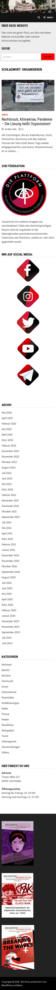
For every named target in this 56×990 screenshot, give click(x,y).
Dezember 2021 (10, 500)
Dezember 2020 (10, 555)
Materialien (8, 697)
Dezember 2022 (10, 451)
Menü (50, 17)
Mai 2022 (7, 484)
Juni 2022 (7, 478)
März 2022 (7, 489)
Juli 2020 (6, 582)
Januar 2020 (8, 615)
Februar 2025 (9, 423)
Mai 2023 (7, 429)
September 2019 (11, 632)
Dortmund (7, 681)
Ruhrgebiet (8, 730)
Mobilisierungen (10, 703)
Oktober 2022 (9, 462)
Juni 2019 (7, 643)
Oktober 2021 (9, 511)
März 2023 (7, 440)
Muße (5, 708)
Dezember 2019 (10, 621)
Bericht (6, 670)
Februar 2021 (9, 544)
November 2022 (10, 456)
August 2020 (9, 577)
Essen (5, 686)
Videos (5, 752)
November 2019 (10, 626)
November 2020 (10, 561)
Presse (5, 714)
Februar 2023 (9, 445)
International (9, 692)
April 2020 (7, 599)
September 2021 (11, 517)
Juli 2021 (6, 522)
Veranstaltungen (11, 747)
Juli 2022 (6, 473)
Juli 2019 (6, 637)
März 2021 (7, 539)
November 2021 (10, 506)
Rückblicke (8, 725)
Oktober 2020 (9, 566)
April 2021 (7, 533)
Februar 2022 (9, 495)
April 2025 (7, 418)
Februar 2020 (9, 610)
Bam (19, 985)
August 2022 (9, 467)
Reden (5, 719)
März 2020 (7, 604)
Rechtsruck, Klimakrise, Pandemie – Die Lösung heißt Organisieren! (27, 121)
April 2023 (7, 434)
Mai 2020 (7, 593)
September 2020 (11, 571)
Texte (5, 114)
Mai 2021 (7, 528)
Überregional (9, 741)
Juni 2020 (7, 588)
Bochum (6, 675)
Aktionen (7, 664)
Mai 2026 (7, 412)
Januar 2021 (8, 550)
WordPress (7, 985)
